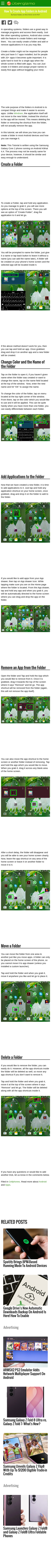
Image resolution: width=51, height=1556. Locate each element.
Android (43, 1181)
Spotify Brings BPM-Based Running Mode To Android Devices (25, 1263)
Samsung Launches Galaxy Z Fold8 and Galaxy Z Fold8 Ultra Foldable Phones (25, 1532)
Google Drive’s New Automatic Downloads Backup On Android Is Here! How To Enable (24, 1312)
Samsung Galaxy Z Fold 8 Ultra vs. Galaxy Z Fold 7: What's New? (25, 1421)
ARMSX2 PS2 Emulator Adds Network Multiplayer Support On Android (24, 1373)
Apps (7, 1185)
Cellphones (14, 1181)
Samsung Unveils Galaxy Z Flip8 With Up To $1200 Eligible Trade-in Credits (25, 1470)
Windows (18, 113)
